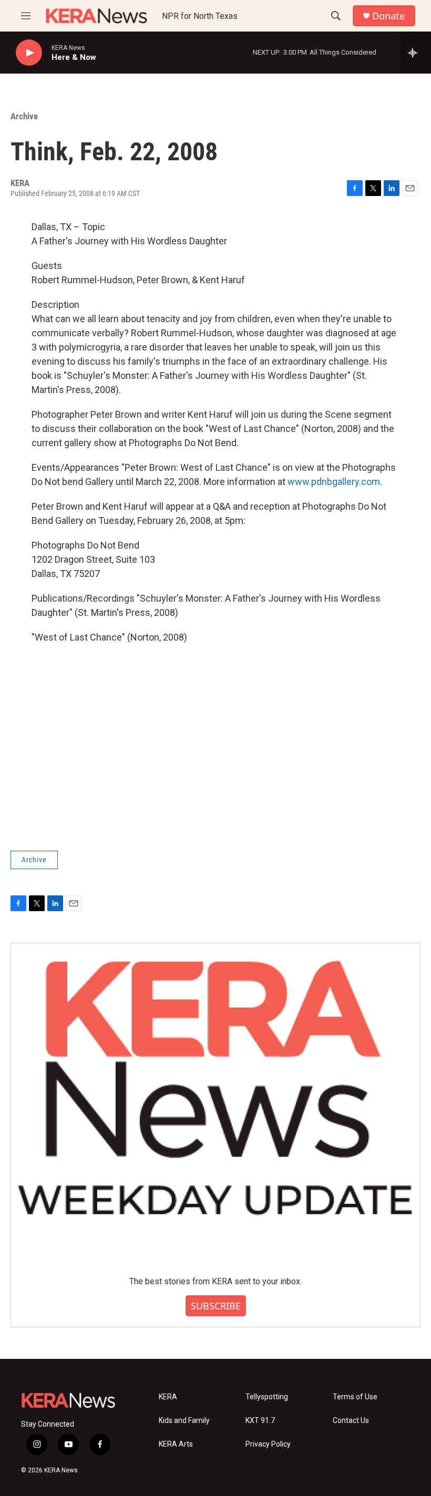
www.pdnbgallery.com (334, 481)
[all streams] (415, 53)
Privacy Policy (268, 1444)
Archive (24, 116)
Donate (388, 16)
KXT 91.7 (260, 1421)
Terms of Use (355, 1397)
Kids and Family (184, 1421)
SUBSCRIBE (216, 1305)
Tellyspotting (266, 1397)
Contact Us (351, 1421)
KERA (168, 1397)
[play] (28, 53)
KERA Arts (176, 1444)
